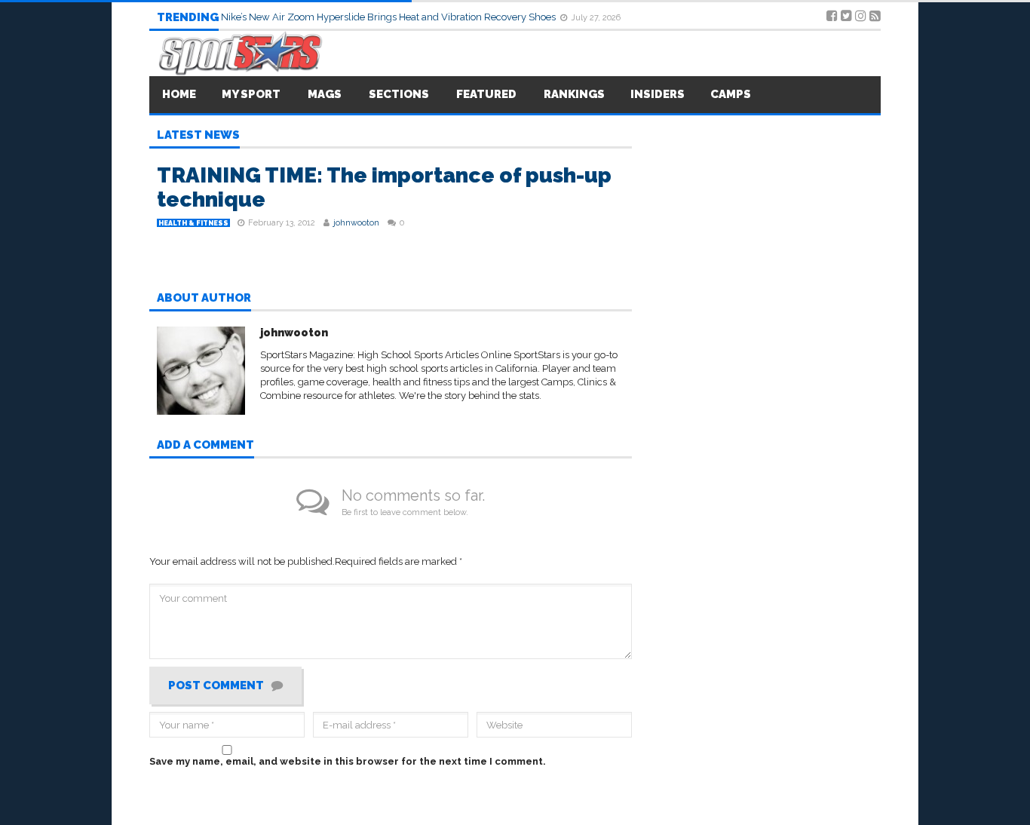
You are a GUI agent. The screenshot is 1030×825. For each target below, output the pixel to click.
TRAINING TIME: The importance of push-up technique (384, 187)
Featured (486, 94)
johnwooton (356, 223)
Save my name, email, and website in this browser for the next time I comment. (347, 761)
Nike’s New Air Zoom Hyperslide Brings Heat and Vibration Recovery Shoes (389, 17)
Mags (325, 94)
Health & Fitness (193, 223)
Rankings (574, 94)
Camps (730, 94)
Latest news (198, 136)
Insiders (657, 94)
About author (204, 299)
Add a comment (205, 446)
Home (179, 94)
